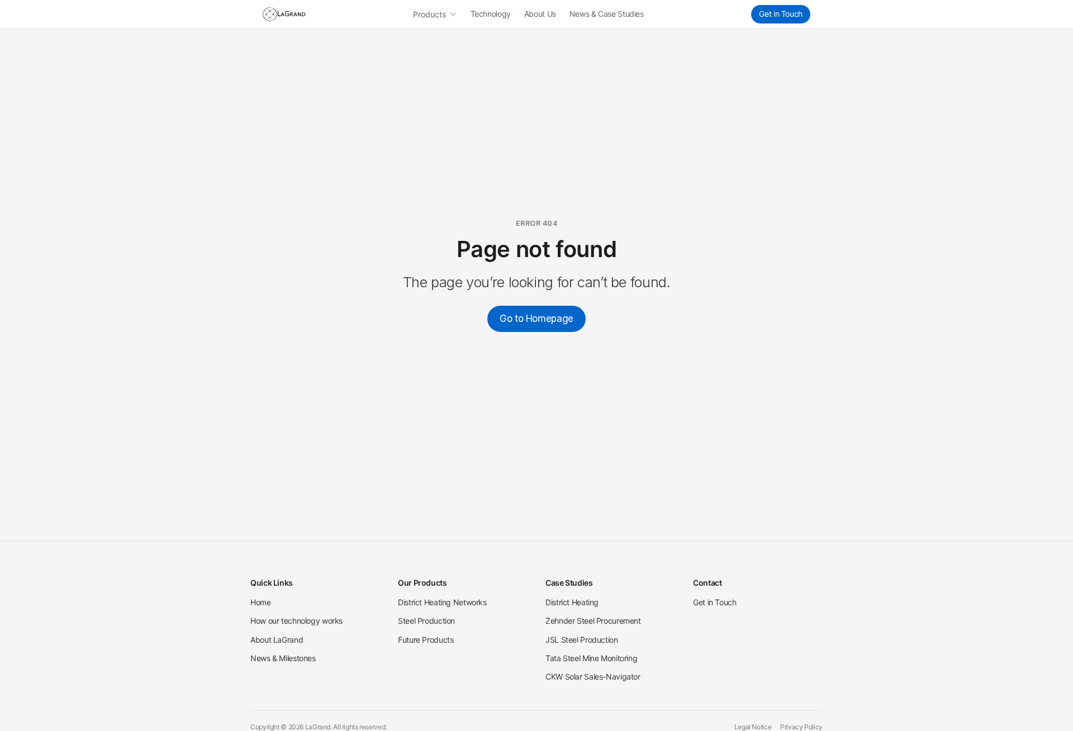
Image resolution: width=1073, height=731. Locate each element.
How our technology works (296, 620)
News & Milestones (283, 658)
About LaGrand (276, 639)
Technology (491, 13)
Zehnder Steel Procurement (593, 620)
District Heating (572, 602)
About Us (540, 13)
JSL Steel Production (581, 639)
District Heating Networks (442, 602)
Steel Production (426, 620)
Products (429, 14)
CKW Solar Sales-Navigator (592, 676)
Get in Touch (781, 13)
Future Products (425, 639)
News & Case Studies (606, 13)
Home (260, 602)
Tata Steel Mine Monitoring (591, 658)
